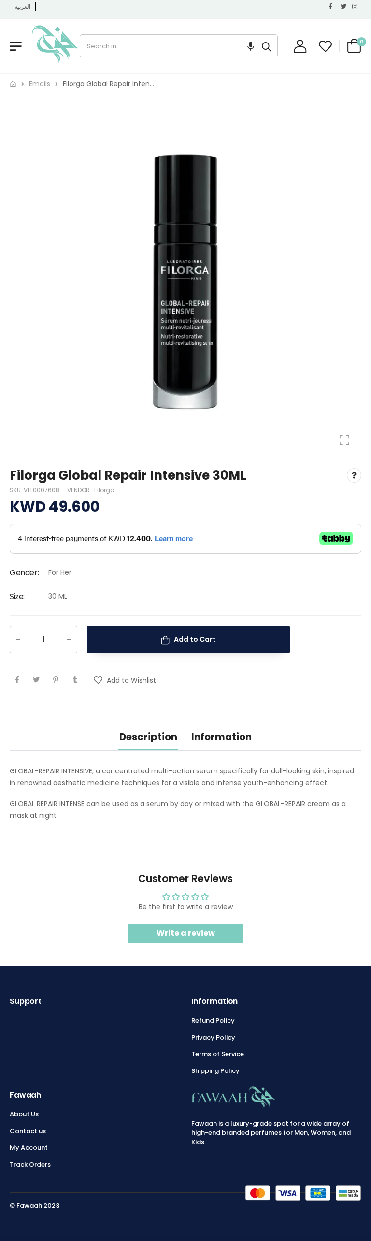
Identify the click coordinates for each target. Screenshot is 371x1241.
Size (17, 596)
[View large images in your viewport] (344, 440)
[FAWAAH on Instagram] (355, 7)
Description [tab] (148, 736)
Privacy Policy (213, 1037)
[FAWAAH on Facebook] (332, 7)
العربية (22, 6)
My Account (29, 1147)
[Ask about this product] (354, 475)
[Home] (13, 84)
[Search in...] (266, 46)
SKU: (17, 490)
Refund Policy (213, 1020)
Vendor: (80, 490)
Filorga (104, 490)
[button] (251, 46)
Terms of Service (217, 1053)
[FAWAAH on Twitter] (344, 7)
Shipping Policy (215, 1070)
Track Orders (30, 1164)
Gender (24, 572)
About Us (24, 1114)
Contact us (28, 1131)
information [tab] (221, 736)
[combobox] (168, 46)
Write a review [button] (186, 933)
